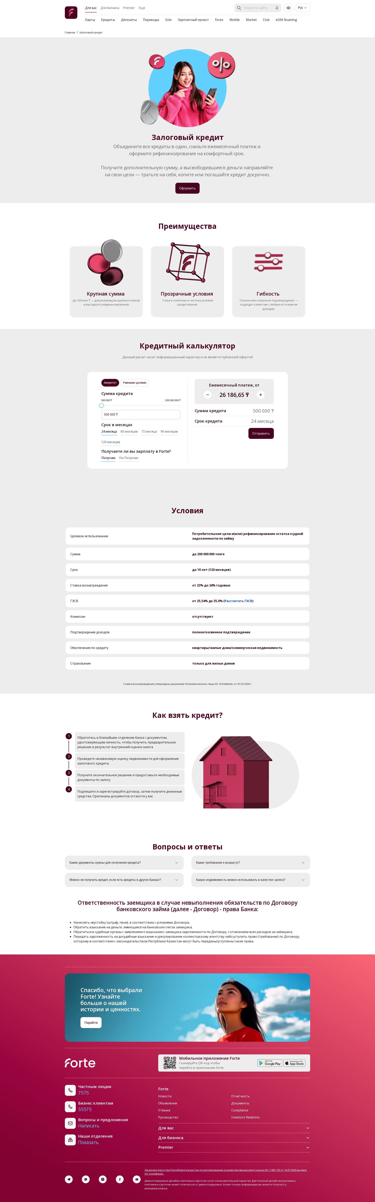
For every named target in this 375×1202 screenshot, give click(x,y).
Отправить (261, 433)
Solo (168, 20)
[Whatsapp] (86, 1179)
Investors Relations (245, 1117)
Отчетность (240, 1096)
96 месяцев (169, 431)
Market (251, 20)
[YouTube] (137, 1179)
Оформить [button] (187, 188)
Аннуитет (110, 382)
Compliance (239, 1110)
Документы (240, 1103)
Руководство (168, 1117)
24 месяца (109, 431)
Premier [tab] (129, 8)
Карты (90, 20)
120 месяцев (110, 442)
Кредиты (108, 20)
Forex (219, 20)
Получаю (108, 458)
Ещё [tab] (142, 8)
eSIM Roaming (286, 20)
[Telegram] (69, 1179)
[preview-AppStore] (294, 1063)
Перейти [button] (91, 1022)
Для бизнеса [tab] (110, 8)
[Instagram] (103, 1179)
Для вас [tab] (91, 8)
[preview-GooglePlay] (269, 1063)
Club (266, 20)
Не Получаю (128, 458)
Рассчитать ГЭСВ (238, 601)
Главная (70, 32)
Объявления (167, 1103)
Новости (164, 1096)
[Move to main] (71, 13)
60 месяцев (129, 431)
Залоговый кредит (91, 32)
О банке (164, 1110)
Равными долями (134, 382)
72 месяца (149, 431)
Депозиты (129, 20)
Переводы (151, 20)
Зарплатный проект (193, 20)
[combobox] (258, 8)
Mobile (234, 20)
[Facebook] (120, 1179)
